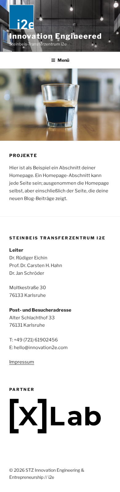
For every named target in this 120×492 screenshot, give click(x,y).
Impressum (21, 362)
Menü (63, 60)
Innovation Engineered (55, 36)
